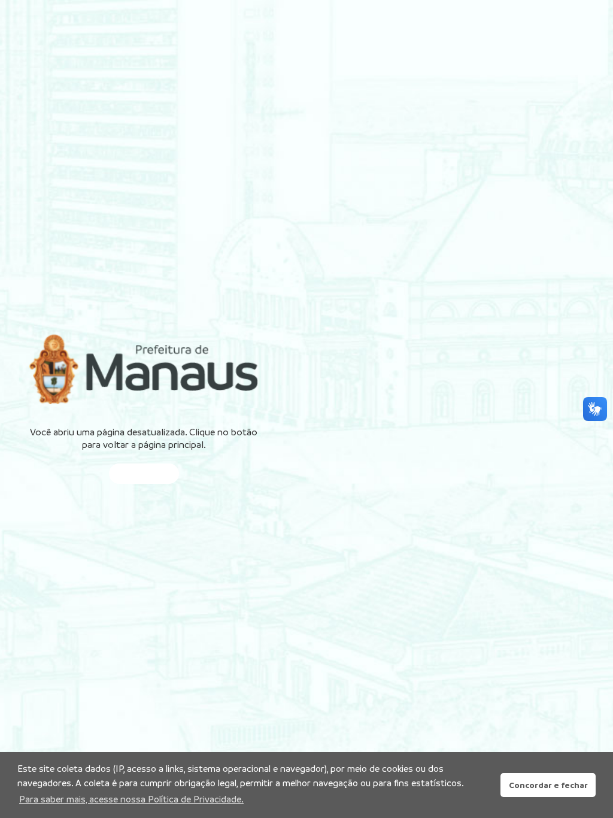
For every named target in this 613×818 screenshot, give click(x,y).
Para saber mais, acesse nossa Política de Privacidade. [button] (131, 799)
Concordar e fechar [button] (548, 785)
